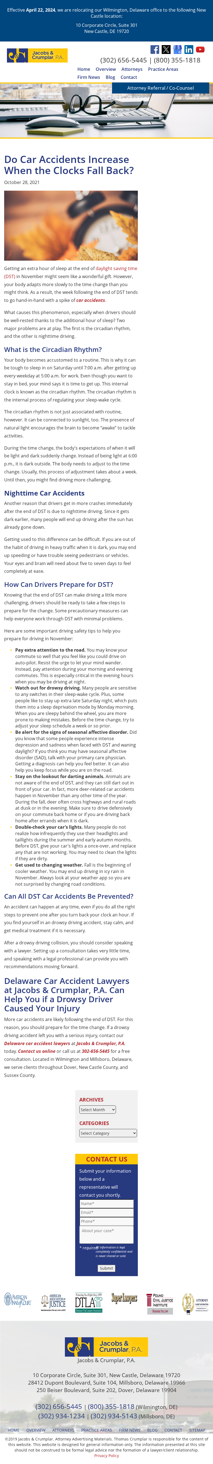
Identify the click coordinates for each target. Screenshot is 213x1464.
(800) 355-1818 (177, 59)
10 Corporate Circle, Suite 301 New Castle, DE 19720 (107, 28)
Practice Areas (163, 69)
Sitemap (197, 1430)
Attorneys (132, 69)
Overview (106, 69)
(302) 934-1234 (61, 1415)
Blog (110, 77)
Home (83, 69)
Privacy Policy (106, 1455)
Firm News (88, 77)
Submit (106, 1268)
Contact (129, 77)
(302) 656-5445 (123, 59)
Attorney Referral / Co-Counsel (160, 88)
